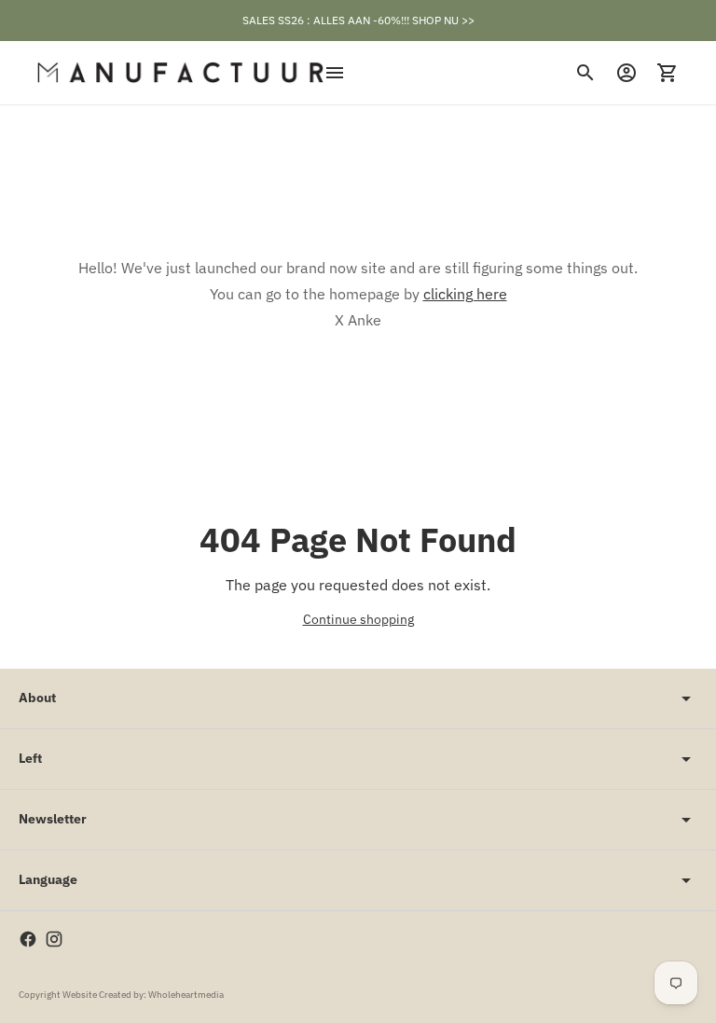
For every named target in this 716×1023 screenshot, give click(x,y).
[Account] (626, 72)
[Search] (585, 72)
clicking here (465, 293)
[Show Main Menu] (334, 72)
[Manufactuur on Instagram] (54, 939)
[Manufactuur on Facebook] (28, 939)
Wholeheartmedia (186, 994)
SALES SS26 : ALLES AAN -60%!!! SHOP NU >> (358, 20)
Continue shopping (358, 619)
